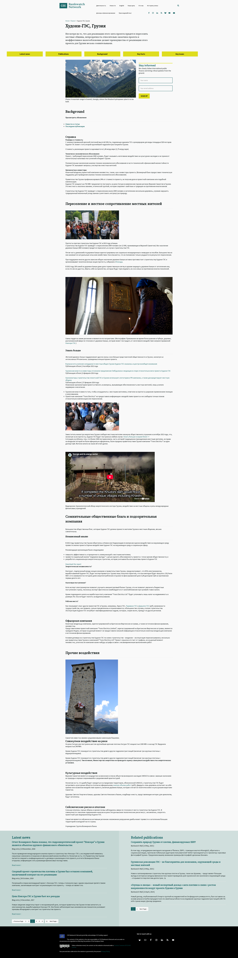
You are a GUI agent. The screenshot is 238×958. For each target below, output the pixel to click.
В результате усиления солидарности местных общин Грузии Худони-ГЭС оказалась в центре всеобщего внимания (111, 364)
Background (102, 54)
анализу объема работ (122, 785)
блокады (119, 262)
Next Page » (53, 921)
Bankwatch (73, 5)
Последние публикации (75, 126)
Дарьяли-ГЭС (144, 606)
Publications (63, 54)
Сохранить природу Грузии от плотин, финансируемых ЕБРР (163, 842)
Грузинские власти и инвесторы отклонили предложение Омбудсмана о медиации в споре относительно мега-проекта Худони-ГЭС (118, 371)
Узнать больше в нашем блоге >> (136, 437)
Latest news (25, 54)
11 (47, 921)
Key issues (180, 54)
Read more (16, 865)
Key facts (141, 54)
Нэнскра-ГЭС (70, 343)
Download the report (73, 564)
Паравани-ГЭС (131, 606)
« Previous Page (18, 921)
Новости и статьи (72, 124)
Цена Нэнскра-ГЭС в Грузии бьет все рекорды (36, 896)
